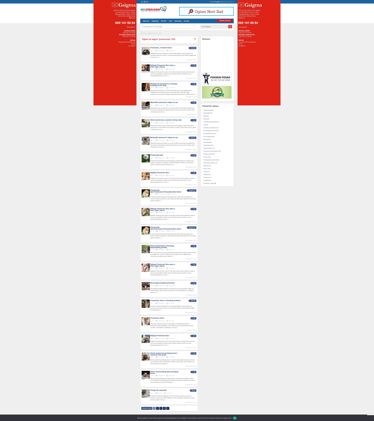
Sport (205, 171)
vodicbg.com (161, 69)
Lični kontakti (207, 136)
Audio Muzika (208, 110)
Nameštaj (206, 142)
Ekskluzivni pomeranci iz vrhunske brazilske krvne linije (163, 85)
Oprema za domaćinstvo (211, 151)
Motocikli (206, 139)
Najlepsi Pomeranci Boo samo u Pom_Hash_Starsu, (162, 66)
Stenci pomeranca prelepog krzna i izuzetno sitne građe (163, 354)
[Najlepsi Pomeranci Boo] (146, 179)
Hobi (205, 125)
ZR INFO (163, 21)
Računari (206, 166)
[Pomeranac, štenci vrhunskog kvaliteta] (146, 307)
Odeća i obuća (208, 148)
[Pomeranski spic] (146, 162)
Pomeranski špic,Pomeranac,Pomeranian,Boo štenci (165, 191)
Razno (205, 169)
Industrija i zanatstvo (210, 128)
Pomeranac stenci (157, 318)
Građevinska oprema (210, 122)
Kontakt (186, 21)
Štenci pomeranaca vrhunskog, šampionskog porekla (162, 247)
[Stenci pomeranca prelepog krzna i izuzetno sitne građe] (146, 360)
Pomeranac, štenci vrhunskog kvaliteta (165, 300)
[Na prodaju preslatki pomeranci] (146, 290)
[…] (158, 57)
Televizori (206, 177)
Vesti (170, 21)
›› (167, 408)
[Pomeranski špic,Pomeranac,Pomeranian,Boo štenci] (146, 197)
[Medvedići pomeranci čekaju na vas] (146, 109)
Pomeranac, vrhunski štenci (161, 47)
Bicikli (205, 116)
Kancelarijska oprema (210, 130)
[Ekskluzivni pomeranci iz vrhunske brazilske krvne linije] (146, 91)
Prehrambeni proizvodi (210, 160)
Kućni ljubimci (208, 133)
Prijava (231, 2)
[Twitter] (147, 1)
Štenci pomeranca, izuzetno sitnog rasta (166, 120)
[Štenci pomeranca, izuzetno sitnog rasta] (146, 127)
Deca (205, 119)
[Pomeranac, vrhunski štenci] (146, 55)
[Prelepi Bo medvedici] (146, 397)
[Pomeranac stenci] (146, 325)
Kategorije (155, 21)
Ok (235, 418)
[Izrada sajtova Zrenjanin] (216, 84)
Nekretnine (207, 145)
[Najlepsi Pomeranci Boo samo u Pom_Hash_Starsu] (146, 216)
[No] (372, 418)
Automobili (207, 113)
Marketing (178, 21)
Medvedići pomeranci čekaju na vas (164, 102)
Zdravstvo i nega (209, 183)
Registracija (224, 2)
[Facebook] (144, 1)
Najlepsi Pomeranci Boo (159, 172)
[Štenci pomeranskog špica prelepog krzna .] (146, 379)
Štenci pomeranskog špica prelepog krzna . (164, 372)
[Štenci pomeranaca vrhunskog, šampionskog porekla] (146, 253)
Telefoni (206, 174)
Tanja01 (160, 393)
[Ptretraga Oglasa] (230, 26)
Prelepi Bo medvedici (158, 390)
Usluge (206, 180)
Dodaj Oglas (224, 21)
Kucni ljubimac (162, 194)
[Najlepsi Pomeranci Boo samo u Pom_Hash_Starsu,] (146, 72)
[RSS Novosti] (142, 1)
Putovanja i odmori (209, 163)
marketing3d (161, 50)
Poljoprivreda (208, 154)
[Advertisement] (217, 58)
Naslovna (146, 21)
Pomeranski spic (156, 155)
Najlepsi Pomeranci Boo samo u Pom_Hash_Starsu (162, 209)
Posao (205, 157)
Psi (153, 50)
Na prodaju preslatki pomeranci (162, 283)
